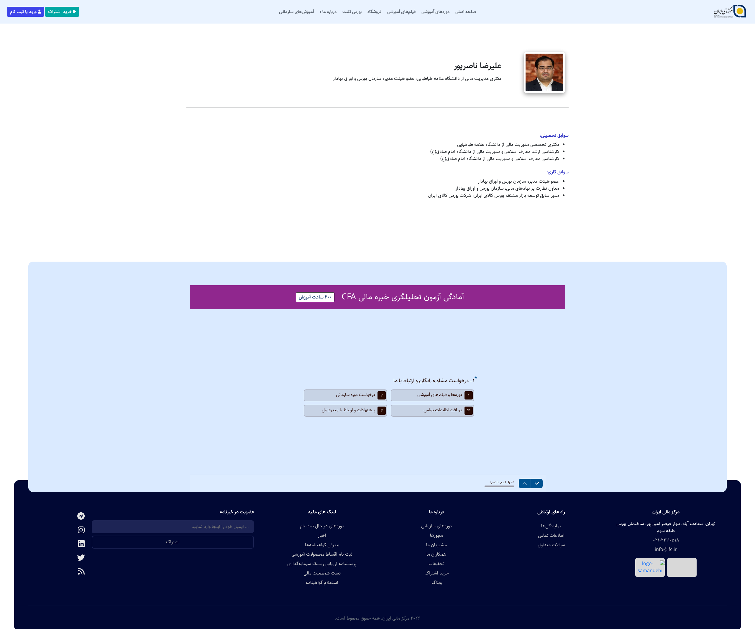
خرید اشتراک (60, 11)
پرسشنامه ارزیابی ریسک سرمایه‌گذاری (322, 563)
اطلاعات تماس (551, 535)
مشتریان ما (436, 545)
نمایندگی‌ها (551, 526)
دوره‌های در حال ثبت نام (322, 526)
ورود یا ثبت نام (23, 11)
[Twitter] (60, 558)
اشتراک (173, 542)
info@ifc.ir (666, 549)
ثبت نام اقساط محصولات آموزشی (321, 554)
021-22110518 (666, 540)
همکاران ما (436, 554)
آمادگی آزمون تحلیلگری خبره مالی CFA (403, 296)
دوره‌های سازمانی (436, 526)
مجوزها (436, 535)
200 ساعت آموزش (315, 297)
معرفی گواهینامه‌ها (322, 545)
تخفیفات (436, 563)
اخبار (322, 535)
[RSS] (60, 572)
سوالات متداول (551, 545)
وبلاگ (436, 582)
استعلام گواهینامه (322, 582)
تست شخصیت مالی (322, 573)
